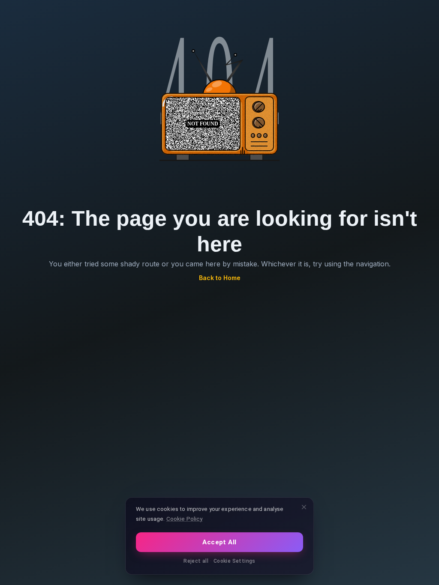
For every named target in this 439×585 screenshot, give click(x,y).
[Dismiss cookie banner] (304, 507)
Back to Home (220, 277)
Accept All (219, 542)
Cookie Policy (184, 519)
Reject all (195, 561)
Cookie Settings (234, 561)
